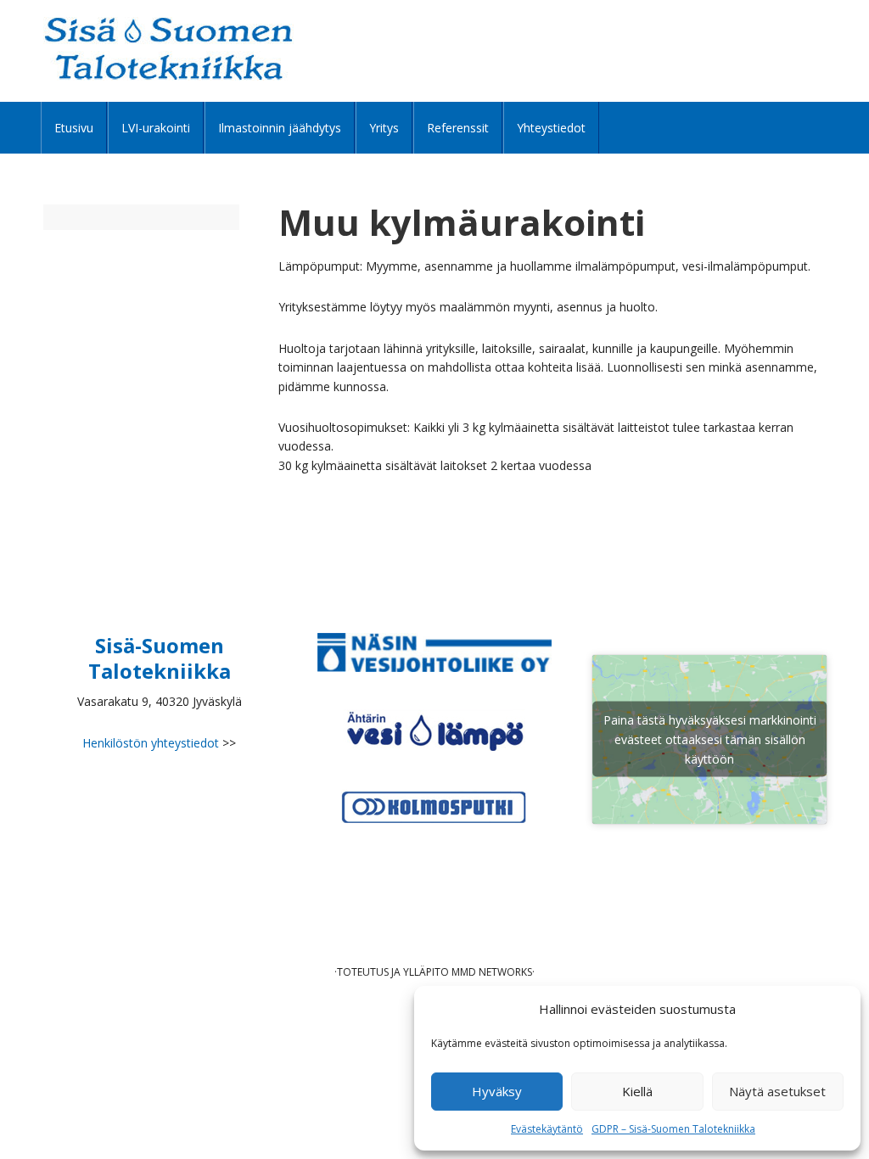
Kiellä (637, 1091)
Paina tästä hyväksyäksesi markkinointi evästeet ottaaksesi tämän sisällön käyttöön (709, 739)
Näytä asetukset (777, 1091)
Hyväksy (497, 1091)
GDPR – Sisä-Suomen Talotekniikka (673, 1129)
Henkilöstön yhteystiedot (150, 743)
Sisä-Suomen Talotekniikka (168, 49)
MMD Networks (491, 972)
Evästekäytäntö (547, 1129)
